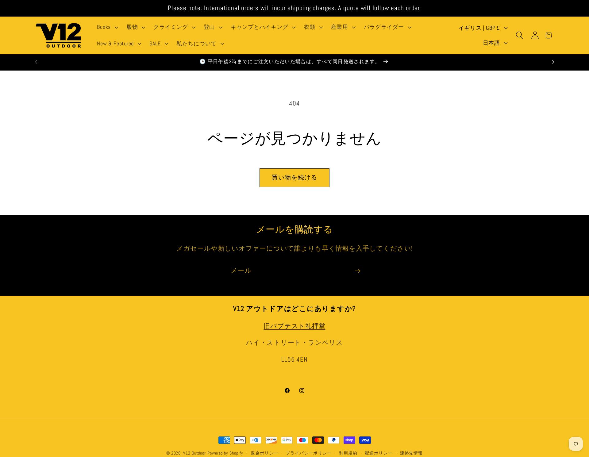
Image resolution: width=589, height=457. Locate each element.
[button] (107, 27)
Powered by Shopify (225, 453)
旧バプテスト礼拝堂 (294, 326)
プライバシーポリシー (308, 453)
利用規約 (348, 453)
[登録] (357, 271)
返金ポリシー (264, 453)
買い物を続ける (294, 177)
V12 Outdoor (194, 453)
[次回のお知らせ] (553, 61)
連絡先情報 (411, 453)
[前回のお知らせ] (36, 61)
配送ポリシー (378, 453)
